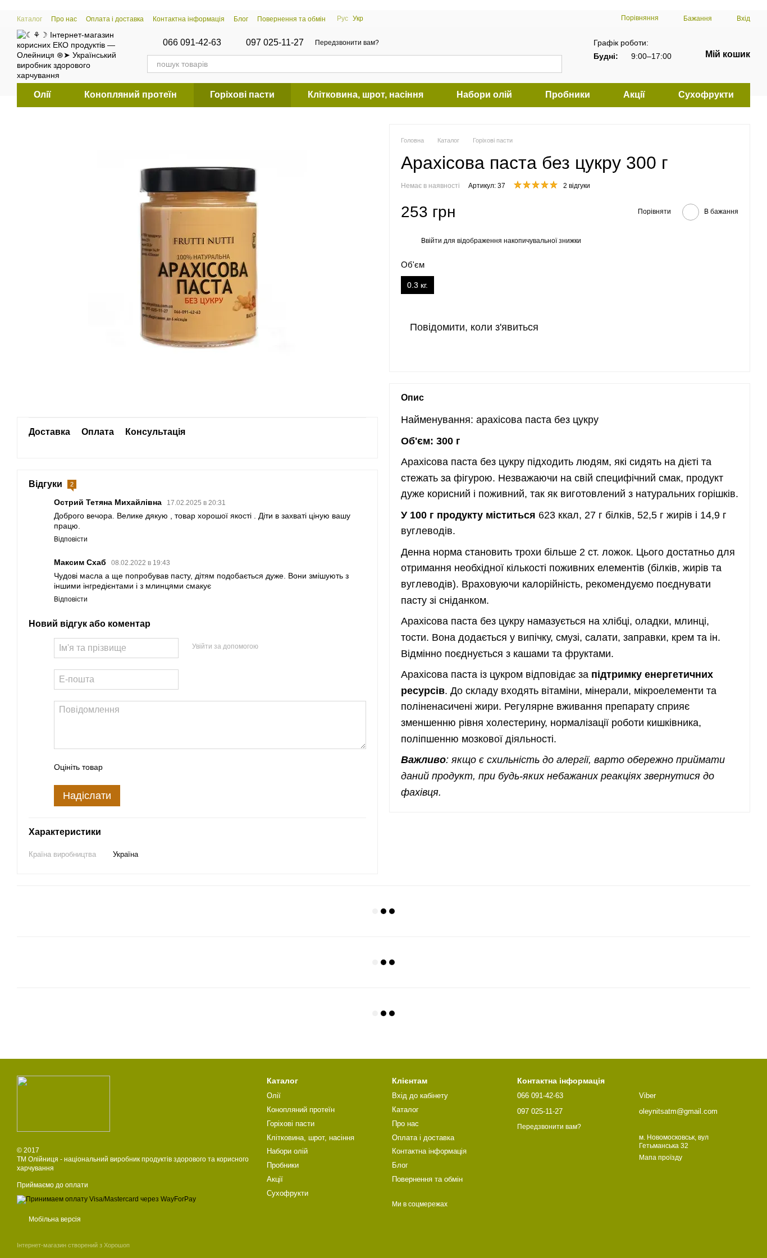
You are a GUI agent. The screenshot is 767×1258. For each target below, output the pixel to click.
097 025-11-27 (275, 42)
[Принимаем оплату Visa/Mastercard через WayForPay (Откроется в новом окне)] (106, 1199)
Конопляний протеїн (130, 94)
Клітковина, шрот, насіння (365, 94)
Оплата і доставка (115, 19)
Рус (342, 18)
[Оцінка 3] (157, 767)
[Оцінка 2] (139, 767)
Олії (42, 94)
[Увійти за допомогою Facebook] (270, 646)
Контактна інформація (189, 19)
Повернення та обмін (291, 19)
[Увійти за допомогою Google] (288, 646)
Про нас (64, 19)
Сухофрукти (706, 94)
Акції (634, 94)
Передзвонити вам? (347, 43)
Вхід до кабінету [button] (420, 1095)
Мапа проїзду (660, 1157)
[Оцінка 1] (121, 767)
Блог (241, 19)
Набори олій (484, 94)
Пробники (567, 94)
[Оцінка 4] (175, 767)
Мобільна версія (54, 1219)
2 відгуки (576, 186)
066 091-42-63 (192, 42)
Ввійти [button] (431, 241)
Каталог (29, 19)
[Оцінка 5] (193, 767)
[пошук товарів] (553, 64)
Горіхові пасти (242, 94)
